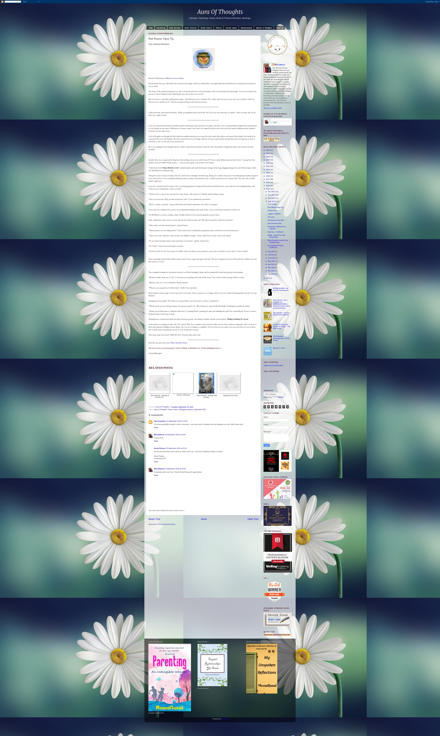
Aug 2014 (271, 251)
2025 (268, 153)
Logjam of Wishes (274, 214)
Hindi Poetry (206, 28)
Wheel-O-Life (272, 210)
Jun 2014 (271, 258)
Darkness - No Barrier (275, 232)
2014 (268, 189)
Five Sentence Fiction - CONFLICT (276, 246)
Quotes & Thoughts (264, 28)
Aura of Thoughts (160, 409)
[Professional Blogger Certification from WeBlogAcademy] (278, 572)
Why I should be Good (179, 342)
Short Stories (191, 28)
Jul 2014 (271, 255)
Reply (156, 427)
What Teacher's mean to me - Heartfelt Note (278, 241)
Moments (271, 217)
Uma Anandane (160, 421)
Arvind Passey (159, 448)
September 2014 (200, 409)
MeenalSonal (159, 435)
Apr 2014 (271, 264)
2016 (268, 182)
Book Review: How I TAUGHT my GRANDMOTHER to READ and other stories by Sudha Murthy (281, 304)
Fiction (170, 409)
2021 (268, 166)
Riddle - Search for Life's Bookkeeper (277, 236)
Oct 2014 (271, 198)
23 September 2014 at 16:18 (176, 421)
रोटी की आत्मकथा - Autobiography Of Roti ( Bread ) (281, 338)
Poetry (218, 28)
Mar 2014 (271, 267)
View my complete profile (273, 108)
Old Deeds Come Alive (276, 220)
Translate (280, 397)
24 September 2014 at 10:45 (175, 469)
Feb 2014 (271, 271)
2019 (268, 173)
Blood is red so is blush (175, 78)
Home (151, 28)
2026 (268, 150)
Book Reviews (174, 28)
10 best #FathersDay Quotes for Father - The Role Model (281, 326)
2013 (268, 278)
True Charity (272, 204)
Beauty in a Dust (279, 348)
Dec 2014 (271, 192)
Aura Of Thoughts (220, 11)
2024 (268, 157)
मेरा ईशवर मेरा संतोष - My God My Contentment (281, 289)
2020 (268, 169)
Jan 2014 (271, 274)
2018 (268, 176)
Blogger (224, 719)
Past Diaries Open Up (275, 207)
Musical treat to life (274, 223)
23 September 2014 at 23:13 (176, 448)
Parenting (161, 28)
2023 (268, 160)
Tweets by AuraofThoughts (273, 365)
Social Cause (231, 28)
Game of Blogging (179, 409)
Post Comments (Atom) (166, 524)
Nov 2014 (271, 195)
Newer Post (154, 519)
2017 (268, 179)
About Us (279, 28)
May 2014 (272, 261)
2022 (268, 163)
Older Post (253, 519)
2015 (268, 186)
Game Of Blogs (181, 348)
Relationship (246, 28)
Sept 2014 (272, 201)
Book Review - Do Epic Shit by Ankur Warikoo (281, 314)
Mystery (190, 409)
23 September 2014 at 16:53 (175, 435)
